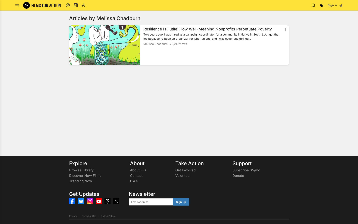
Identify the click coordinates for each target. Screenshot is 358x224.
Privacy (73, 216)
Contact (136, 176)
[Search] (313, 5)
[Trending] (83, 5)
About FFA (138, 170)
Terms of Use (89, 216)
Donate (238, 176)
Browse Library (81, 170)
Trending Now (80, 181)
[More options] (285, 29)
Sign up (181, 202)
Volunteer (183, 176)
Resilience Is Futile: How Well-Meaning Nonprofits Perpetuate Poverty (207, 29)
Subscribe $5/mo (246, 170)
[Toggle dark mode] (321, 5)
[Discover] (68, 5)
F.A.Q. (134, 181)
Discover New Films (85, 176)
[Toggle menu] (17, 5)
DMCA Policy (108, 216)
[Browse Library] (75, 5)
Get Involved (185, 170)
